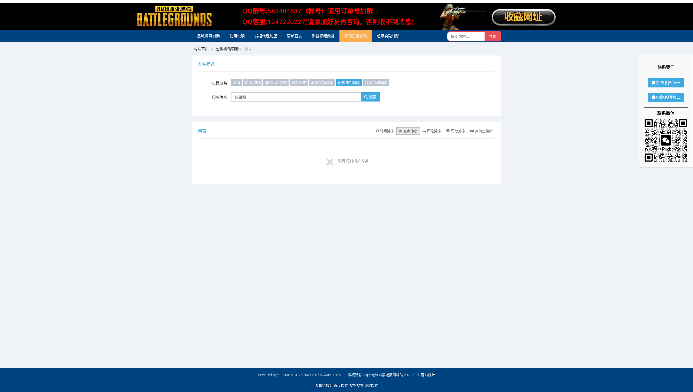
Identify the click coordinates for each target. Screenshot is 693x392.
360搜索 (371, 385)
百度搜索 (341, 385)
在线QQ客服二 (667, 97)
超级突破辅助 (388, 35)
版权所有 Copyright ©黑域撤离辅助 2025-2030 (384, 374)
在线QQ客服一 (667, 83)
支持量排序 (483, 130)
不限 (236, 82)
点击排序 (410, 130)
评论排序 (433, 130)
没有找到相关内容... (354, 160)
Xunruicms (285, 374)
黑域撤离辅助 (208, 35)
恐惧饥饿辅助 (355, 35)
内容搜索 (219, 96)
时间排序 (386, 130)
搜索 (372, 96)
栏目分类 (219, 82)
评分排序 (457, 130)
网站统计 (428, 374)
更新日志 (294, 35)
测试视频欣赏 (323, 35)
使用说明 (237, 35)
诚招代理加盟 (265, 35)
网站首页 (201, 48)
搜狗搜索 (356, 385)
